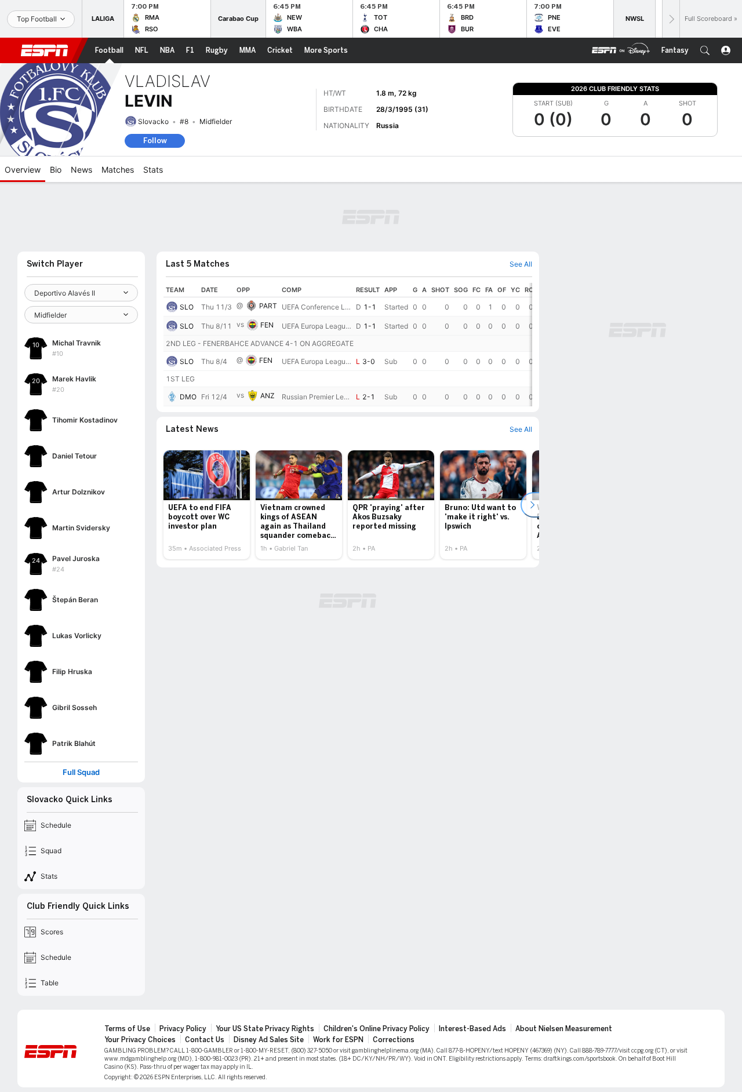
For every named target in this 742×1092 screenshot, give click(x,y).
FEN (267, 325)
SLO (187, 307)
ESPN (44, 50)
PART (268, 305)
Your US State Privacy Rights (265, 1029)
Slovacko (153, 121)
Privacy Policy (182, 1029)
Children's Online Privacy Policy (376, 1029)
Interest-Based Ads (472, 1029)
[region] (347, 344)
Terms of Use (127, 1029)
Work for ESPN (338, 1040)
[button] (705, 50)
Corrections (393, 1040)
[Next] (670, 19)
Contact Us (204, 1040)
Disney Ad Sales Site (269, 1040)
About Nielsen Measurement (563, 1029)
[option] (206, 504)
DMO (188, 396)
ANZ (267, 395)
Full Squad (81, 772)
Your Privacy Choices (140, 1040)
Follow (155, 140)
